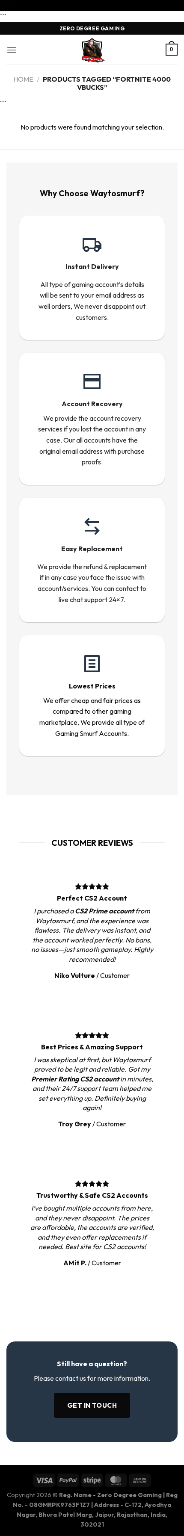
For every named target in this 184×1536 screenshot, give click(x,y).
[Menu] (11, 49)
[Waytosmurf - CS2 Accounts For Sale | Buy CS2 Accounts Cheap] (92, 50)
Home (23, 79)
